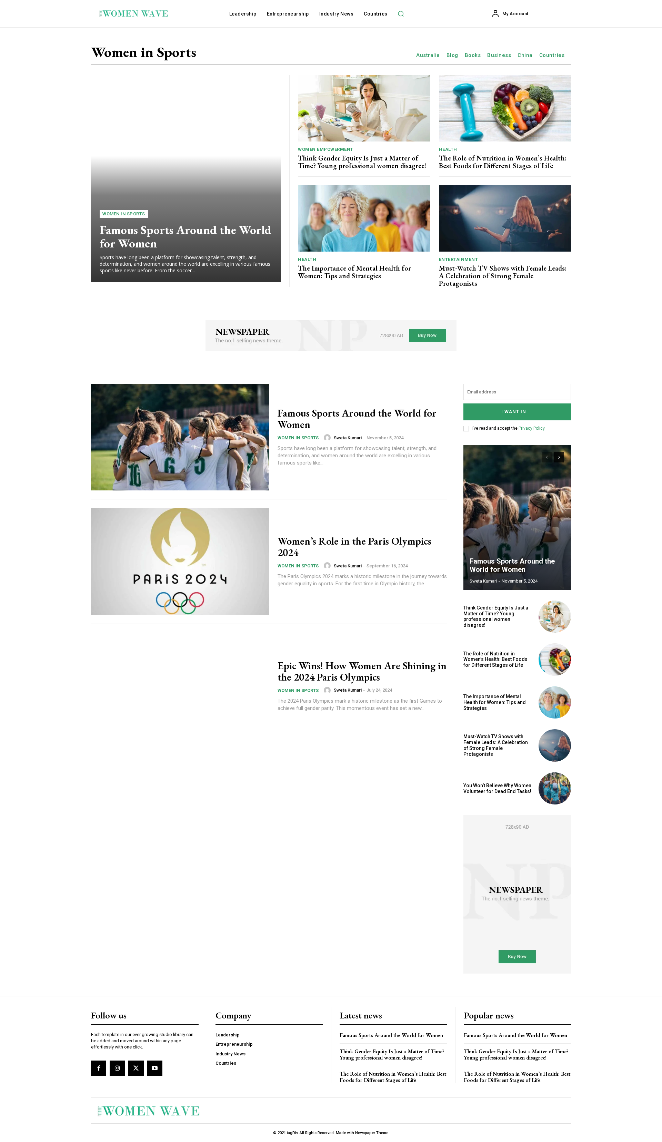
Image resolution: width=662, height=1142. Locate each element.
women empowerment (325, 149)
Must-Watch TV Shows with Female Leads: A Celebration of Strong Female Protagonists (502, 276)
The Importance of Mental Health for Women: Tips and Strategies (354, 272)
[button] (401, 13)
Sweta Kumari (348, 437)
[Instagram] (117, 1068)
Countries (552, 55)
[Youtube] (154, 1068)
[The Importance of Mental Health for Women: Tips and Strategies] (364, 218)
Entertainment (458, 259)
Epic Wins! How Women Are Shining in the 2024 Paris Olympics (362, 671)
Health (448, 149)
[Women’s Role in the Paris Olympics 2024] (180, 561)
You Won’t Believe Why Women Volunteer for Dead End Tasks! (497, 788)
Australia (428, 55)
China (525, 55)
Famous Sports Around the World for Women (185, 236)
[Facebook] (98, 1068)
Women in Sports (123, 213)
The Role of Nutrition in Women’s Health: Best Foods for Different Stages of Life (502, 162)
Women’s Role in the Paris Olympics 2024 (354, 546)
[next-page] (559, 457)
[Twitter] (135, 1068)
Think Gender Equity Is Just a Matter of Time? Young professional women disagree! (362, 162)
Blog (452, 55)
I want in (513, 411)
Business (499, 55)
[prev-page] (547, 457)
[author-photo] (328, 437)
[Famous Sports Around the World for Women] (186, 178)
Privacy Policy (531, 428)
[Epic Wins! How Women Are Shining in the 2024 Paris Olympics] (180, 686)
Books (473, 55)
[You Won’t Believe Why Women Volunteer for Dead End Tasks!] (555, 788)
